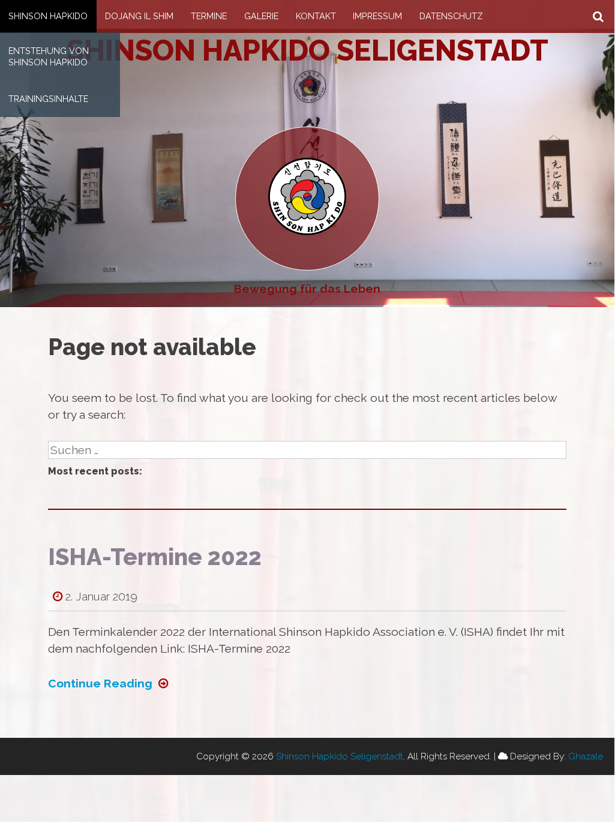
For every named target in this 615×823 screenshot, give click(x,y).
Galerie (261, 16)
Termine (209, 16)
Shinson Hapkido (48, 16)
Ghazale (585, 756)
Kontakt (316, 16)
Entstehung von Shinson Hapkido (48, 56)
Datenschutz (451, 16)
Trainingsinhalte (48, 99)
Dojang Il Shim (139, 16)
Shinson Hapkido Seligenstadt (307, 50)
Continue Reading (100, 683)
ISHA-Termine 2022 (155, 556)
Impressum (377, 16)
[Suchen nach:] (307, 449)
